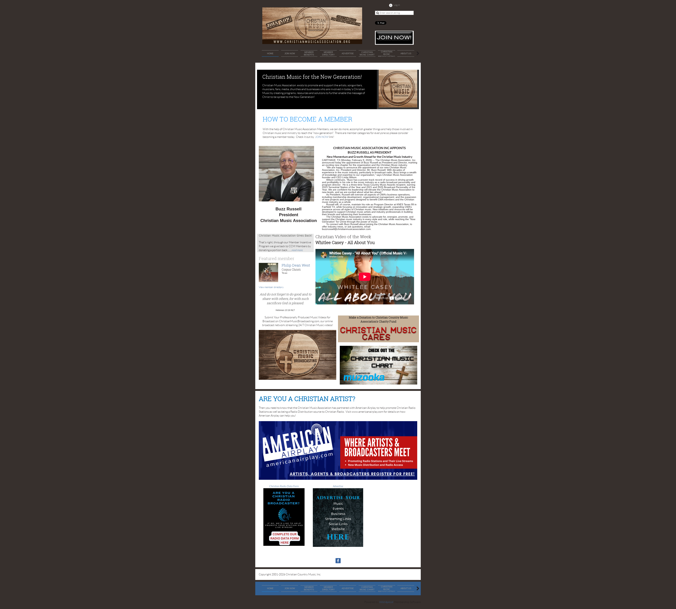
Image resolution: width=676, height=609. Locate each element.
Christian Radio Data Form (284, 486)
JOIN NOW (321, 137)
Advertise (338, 486)
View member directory (271, 287)
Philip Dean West (296, 265)
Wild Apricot (386, 602)
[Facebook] (338, 560)
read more (297, 250)
